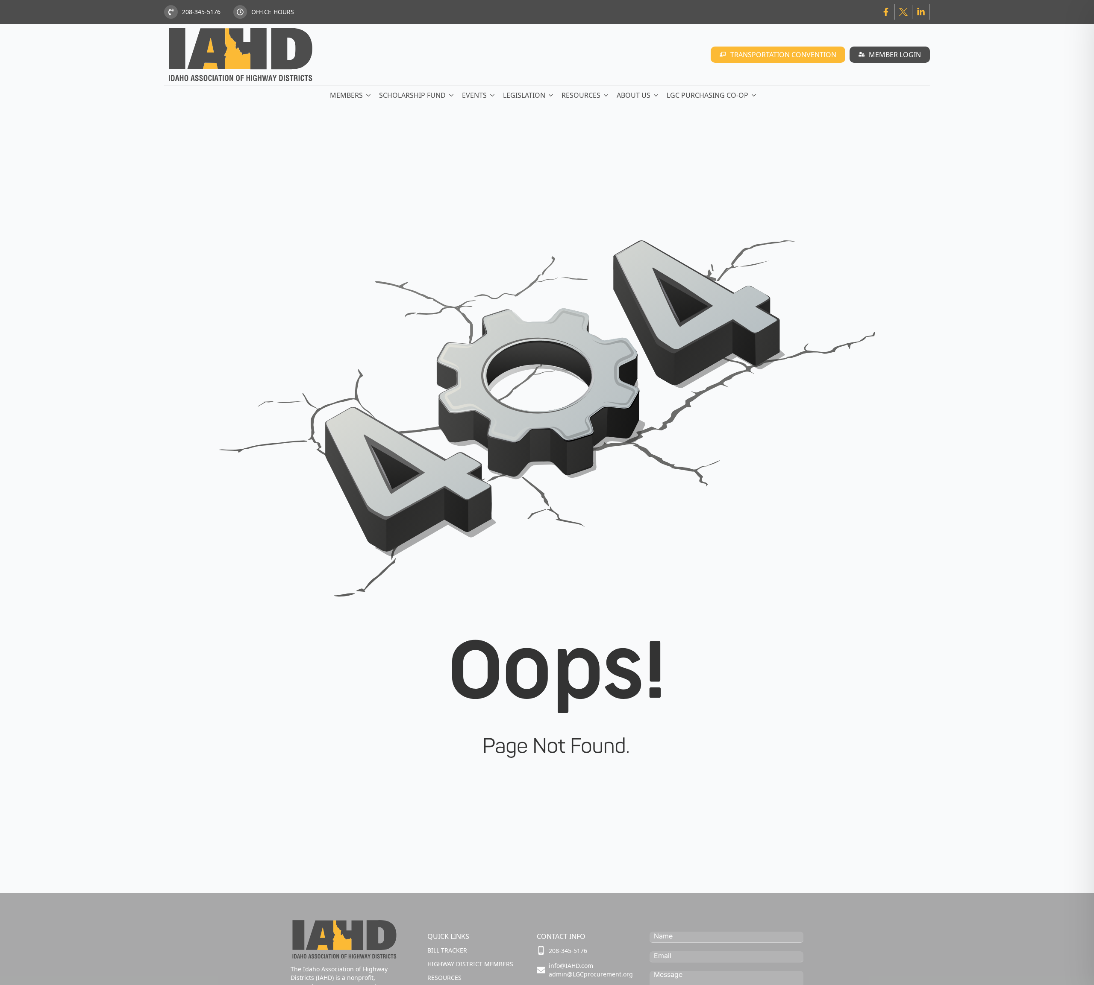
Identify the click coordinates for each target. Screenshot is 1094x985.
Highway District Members (470, 964)
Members (346, 95)
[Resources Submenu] (606, 95)
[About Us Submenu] (656, 95)
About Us (633, 95)
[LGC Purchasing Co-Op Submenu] (754, 95)
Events (474, 95)
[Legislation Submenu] (551, 95)
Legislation (524, 95)
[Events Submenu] (493, 95)
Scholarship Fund (412, 95)
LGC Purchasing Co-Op (707, 95)
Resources (581, 95)
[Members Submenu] (369, 95)
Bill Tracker (447, 950)
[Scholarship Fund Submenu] (452, 95)
